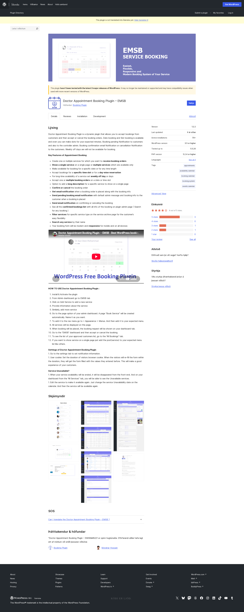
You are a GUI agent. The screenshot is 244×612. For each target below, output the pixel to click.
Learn (103, 574)
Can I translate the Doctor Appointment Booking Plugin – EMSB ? (79, 519)
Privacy (13, 586)
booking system (188, 181)
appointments (189, 166)
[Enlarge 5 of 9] (108, 430)
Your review (156, 239)
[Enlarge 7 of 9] (108, 479)
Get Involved (151, 574)
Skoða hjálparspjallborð (162, 261)
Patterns (59, 586)
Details (54, 116)
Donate (150, 582)
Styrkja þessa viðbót (161, 286)
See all (193, 239)
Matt (194, 578)
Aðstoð (192, 116)
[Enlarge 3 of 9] (75, 467)
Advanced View (158, 193)
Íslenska (37, 598)
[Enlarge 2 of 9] (75, 447)
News (12, 578)
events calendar (188, 186)
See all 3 (192, 160)
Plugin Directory (17, 13)
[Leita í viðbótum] (37, 28)
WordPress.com (199, 574)
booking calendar (188, 176)
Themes (58, 578)
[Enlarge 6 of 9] (108, 454)
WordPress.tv (107, 586)
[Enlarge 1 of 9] (75, 404)
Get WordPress (232, 4)
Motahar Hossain (110, 548)
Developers (106, 582)
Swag (149, 586)
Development (99, 116)
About (12, 574)
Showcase (59, 574)
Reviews (67, 116)
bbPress (195, 582)
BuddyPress (197, 586)
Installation (82, 116)
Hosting (13, 582)
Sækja (191, 103)
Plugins (58, 582)
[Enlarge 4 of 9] (108, 404)
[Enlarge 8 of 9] (140, 404)
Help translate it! (141, 20)
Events (149, 578)
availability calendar (187, 171)
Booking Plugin (80, 105)
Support (104, 578)
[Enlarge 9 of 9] (140, 457)
